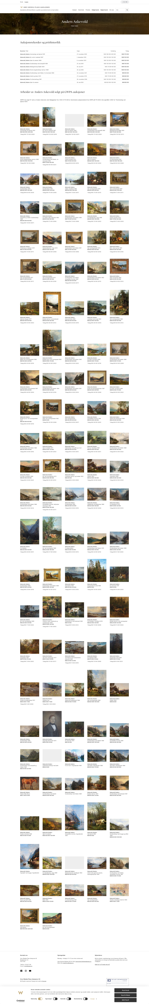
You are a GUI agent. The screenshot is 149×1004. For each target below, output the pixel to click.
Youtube (30, 971)
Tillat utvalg (125, 995)
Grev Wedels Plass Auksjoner (35, 7)
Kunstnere (81, 10)
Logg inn (125, 2)
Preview (88, 10)
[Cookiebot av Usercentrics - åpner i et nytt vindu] (20, 1001)
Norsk (21, 2)
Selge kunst (95, 10)
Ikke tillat (125, 1000)
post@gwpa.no (28, 966)
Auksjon (74, 10)
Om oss (111, 10)
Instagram (26, 971)
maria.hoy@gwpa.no (68, 963)
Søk (127, 10)
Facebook (21, 971)
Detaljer (92, 999)
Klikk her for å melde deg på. (102, 964)
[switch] (55, 999)
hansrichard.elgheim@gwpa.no (83, 961)
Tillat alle (125, 990)
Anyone (44, 981)
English (26, 2)
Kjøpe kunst (104, 10)
